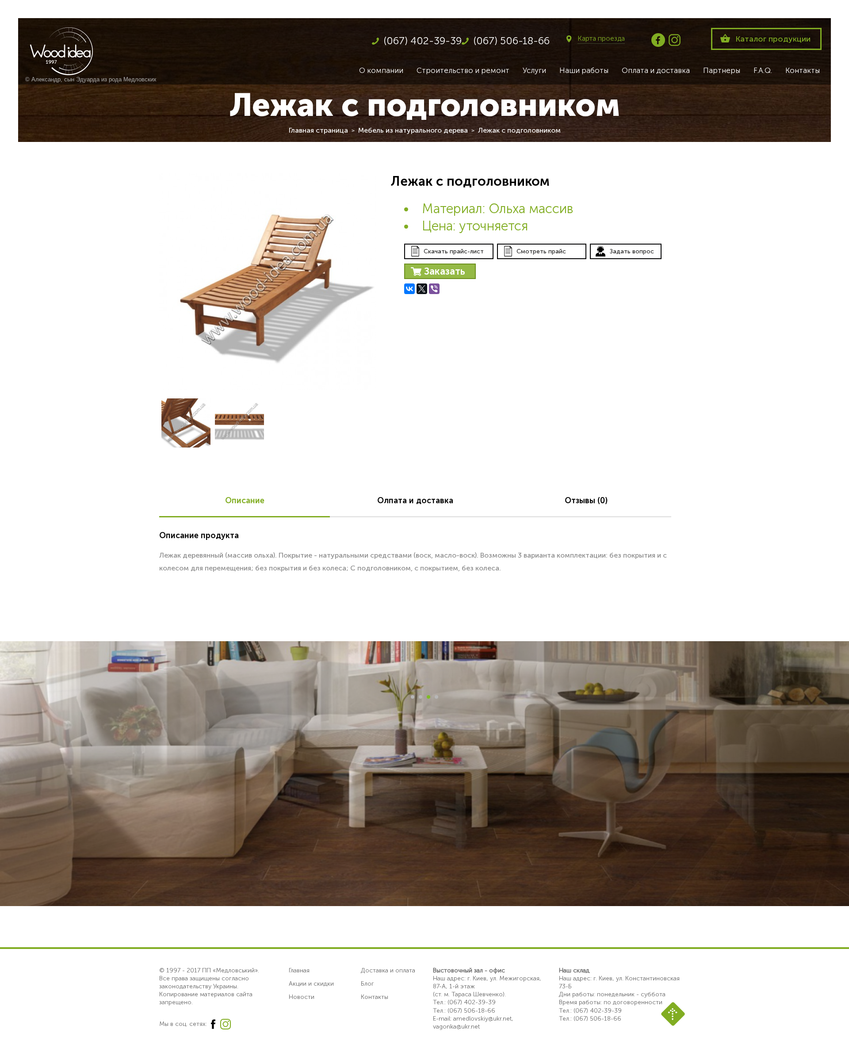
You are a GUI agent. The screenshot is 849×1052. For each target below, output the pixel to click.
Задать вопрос (632, 251)
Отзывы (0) (586, 500)
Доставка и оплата (388, 970)
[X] (422, 288)
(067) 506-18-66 (512, 40)
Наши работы (583, 70)
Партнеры (721, 70)
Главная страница (318, 130)
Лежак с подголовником (519, 130)
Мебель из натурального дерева (413, 130)
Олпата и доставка (415, 500)
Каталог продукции (773, 39)
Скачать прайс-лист (454, 251)
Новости (301, 997)
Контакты (802, 70)
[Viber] (434, 288)
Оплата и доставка (656, 70)
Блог (367, 983)
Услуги (534, 70)
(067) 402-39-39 (423, 40)
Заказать (444, 271)
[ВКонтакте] (409, 288)
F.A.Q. (762, 70)
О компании (381, 70)
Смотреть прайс (541, 251)
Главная (299, 970)
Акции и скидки (311, 983)
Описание (244, 500)
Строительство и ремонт (463, 70)
